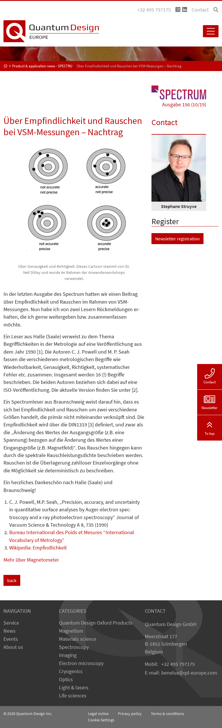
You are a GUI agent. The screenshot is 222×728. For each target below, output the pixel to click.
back (11, 580)
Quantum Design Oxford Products (95, 623)
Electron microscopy (81, 663)
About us (13, 647)
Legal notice (98, 713)
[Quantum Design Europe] (5, 66)
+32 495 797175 (178, 664)
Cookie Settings (101, 720)
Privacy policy (130, 713)
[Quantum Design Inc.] (177, 10)
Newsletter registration (177, 239)
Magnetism (71, 631)
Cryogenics (71, 671)
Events (10, 639)
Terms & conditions (167, 713)
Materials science (77, 639)
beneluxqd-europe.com (189, 673)
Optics (66, 679)
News (9, 631)
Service (11, 623)
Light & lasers (73, 687)
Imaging (68, 655)
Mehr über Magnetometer (31, 560)
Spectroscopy (74, 647)
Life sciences (72, 695)
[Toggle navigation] (211, 31)
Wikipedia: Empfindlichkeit (38, 548)
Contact (200, 10)
